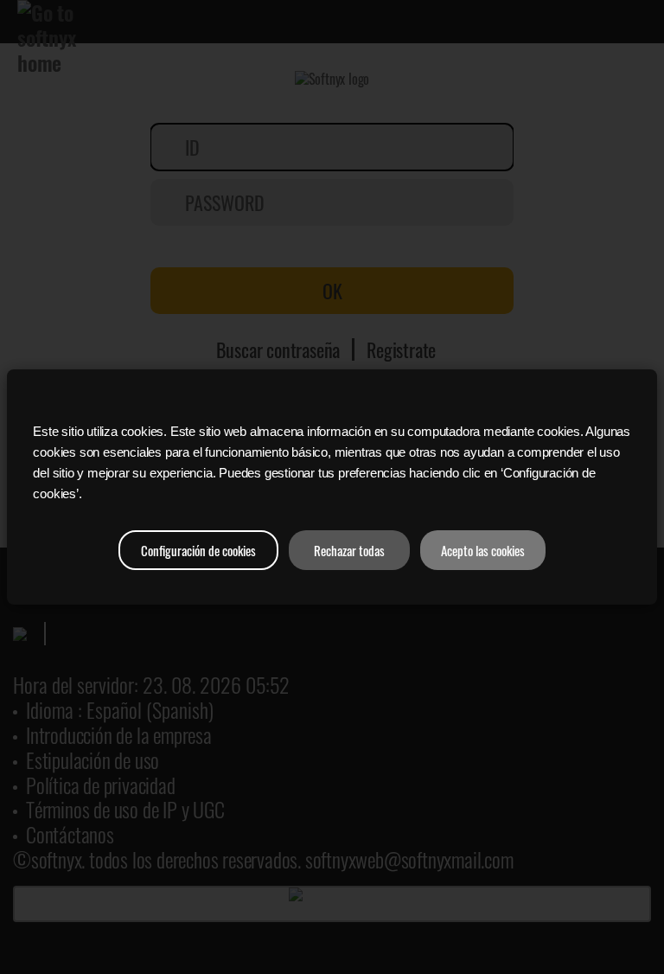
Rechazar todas (349, 550)
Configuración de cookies (198, 550)
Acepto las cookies (483, 550)
